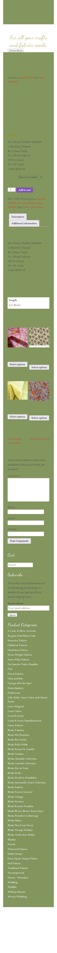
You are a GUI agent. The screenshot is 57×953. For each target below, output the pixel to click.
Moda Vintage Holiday (20, 830)
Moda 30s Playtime (18, 735)
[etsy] (41, 22)
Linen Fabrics (15, 725)
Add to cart (25, 190)
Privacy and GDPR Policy (30, 920)
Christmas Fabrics (18, 650)
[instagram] (17, 21)
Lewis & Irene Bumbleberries (24, 720)
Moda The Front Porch (20, 825)
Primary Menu (16, 50)
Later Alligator (16, 706)
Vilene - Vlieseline (18, 877)
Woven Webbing (17, 896)
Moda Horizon (16, 801)
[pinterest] (23, 21)
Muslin (12, 839)
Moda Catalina (16, 753)
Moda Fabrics (15, 787)
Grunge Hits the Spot (19, 683)
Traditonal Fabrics (18, 868)
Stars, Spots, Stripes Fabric (22, 858)
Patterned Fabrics (17, 849)
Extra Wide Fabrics (18, 659)
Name (12, 507)
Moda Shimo (15, 820)
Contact (9, 924)
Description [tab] (17, 216)
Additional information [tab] (24, 223)
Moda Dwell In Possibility (22, 777)
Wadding (13, 882)
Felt (10, 669)
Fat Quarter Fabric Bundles (23, 664)
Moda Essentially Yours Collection (27, 782)
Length (13, 175)
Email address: (16, 603)
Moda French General (20, 792)
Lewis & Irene (16, 715)
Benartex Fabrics (17, 640)
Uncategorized (16, 872)
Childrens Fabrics (17, 645)
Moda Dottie (14, 773)
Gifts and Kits (15, 678)
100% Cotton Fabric (33, 207)
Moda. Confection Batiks (21, 834)
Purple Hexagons (39, 438)
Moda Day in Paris (18, 768)
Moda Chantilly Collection (22, 758)
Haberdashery (16, 688)
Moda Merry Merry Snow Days (25, 811)
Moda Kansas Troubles (20, 806)
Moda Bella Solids (18, 744)
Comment (14, 475)
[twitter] (34, 21)
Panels (11, 844)
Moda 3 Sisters (16, 730)
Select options (17, 364)
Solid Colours (15, 853)
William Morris (16, 891)
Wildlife (12, 207)
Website (12, 529)
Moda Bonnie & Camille (21, 749)
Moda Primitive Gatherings (23, 815)
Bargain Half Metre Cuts (21, 635)
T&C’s (8, 920)
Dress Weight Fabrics (20, 654)
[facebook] (29, 21)
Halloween (14, 692)
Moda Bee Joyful (17, 739)
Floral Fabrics (35, 203)
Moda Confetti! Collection (22, 763)
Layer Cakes (14, 711)
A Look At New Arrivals (22, 631)
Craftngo (28, 6)
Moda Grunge (15, 796)
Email (12, 518)
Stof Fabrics (14, 863)
